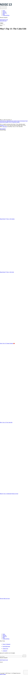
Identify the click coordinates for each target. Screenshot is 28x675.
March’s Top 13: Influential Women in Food (9, 493)
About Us (5, 13)
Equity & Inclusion (21, 120)
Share (2, 23)
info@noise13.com (4, 19)
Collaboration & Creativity (11, 120)
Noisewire (14, 122)
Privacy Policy (3, 674)
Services (4, 11)
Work (4, 10)
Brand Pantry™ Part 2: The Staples (7, 218)
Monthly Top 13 (8, 122)
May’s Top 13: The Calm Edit (6, 422)
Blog (4, 14)
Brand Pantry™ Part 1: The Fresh (7, 272)
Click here (5, 126)
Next (5, 128)
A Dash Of (5, 650)
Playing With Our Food (5, 598)
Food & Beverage (6, 646)
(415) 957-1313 (3, 20)
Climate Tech (5, 648)
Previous (2, 128)
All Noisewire (3, 120)
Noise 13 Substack (6, 644)
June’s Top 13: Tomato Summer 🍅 (7, 343)
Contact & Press (6, 15)
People (18, 122)
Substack (2, 125)
